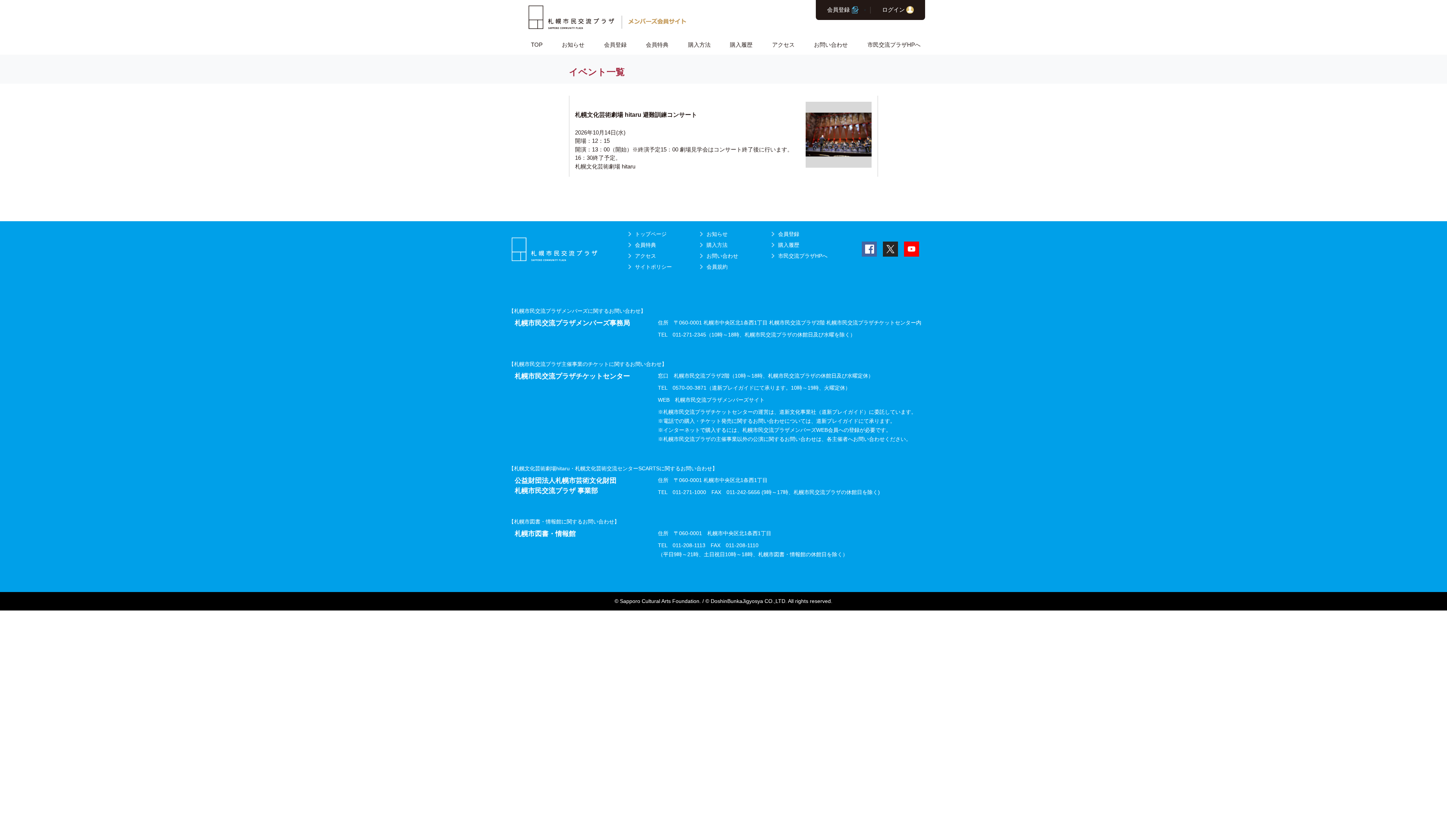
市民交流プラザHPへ (894, 44)
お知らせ (573, 44)
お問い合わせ (831, 44)
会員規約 (717, 267)
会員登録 (838, 9)
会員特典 (657, 44)
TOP (537, 44)
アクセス (783, 44)
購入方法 (699, 44)
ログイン (893, 9)
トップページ (651, 234)
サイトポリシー (653, 267)
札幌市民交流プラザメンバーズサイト (720, 400)
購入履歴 (741, 44)
